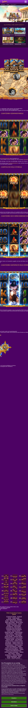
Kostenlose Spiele (10, 638)
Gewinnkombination (5, 158)
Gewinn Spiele (16, 630)
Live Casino (19, 638)
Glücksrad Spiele (9, 632)
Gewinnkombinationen (13, 163)
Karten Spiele (9, 636)
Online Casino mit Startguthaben (14, 644)
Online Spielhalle (17, 655)
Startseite (3, 4)
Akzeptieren (14, 698)
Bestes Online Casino (16, 621)
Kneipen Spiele (18, 636)
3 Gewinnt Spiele (11, 616)
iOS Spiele (18, 635)
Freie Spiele (17, 626)
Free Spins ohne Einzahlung (14, 626)
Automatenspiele (11, 619)
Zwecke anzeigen (14, 705)
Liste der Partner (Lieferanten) (7, 694)
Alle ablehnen (14, 701)
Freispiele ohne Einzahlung (13, 628)
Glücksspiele (18, 632)
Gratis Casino (9, 633)
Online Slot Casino (15, 652)
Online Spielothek (12, 656)
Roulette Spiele (16, 657)
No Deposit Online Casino (13, 640)
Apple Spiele (15, 618)
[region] (14, 683)
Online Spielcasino (12, 654)
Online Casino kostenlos (11, 652)
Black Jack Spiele (10, 622)
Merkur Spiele (10, 639)
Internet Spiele (10, 635)
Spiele (8, 4)
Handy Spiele (18, 633)
